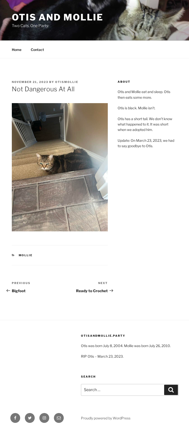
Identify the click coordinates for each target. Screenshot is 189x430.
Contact (37, 50)
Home (16, 50)
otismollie (66, 82)
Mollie (26, 255)
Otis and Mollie (57, 17)
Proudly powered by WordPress (105, 418)
